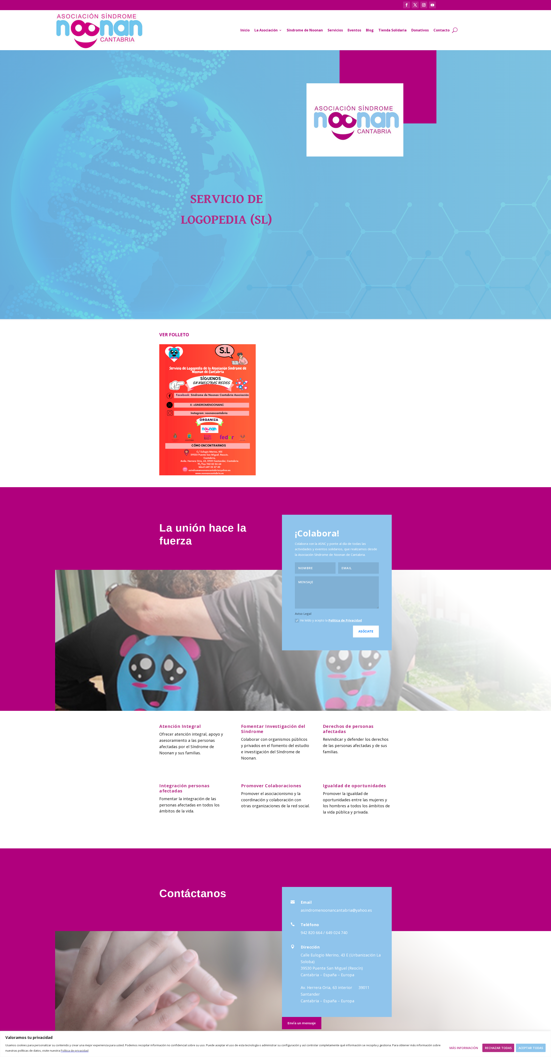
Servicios (335, 30)
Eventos (354, 30)
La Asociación (266, 30)
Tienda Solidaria (392, 30)
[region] (275, 1044)
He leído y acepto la (331, 620)
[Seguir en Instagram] (423, 5)
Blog (370, 30)
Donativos (420, 30)
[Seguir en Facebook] (406, 5)
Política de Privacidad (345, 620)
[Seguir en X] (415, 5)
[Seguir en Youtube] (432, 5)
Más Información (463, 1048)
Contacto (441, 30)
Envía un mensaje (302, 1023)
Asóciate (365, 631)
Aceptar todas (530, 1048)
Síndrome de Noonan (305, 30)
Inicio (245, 30)
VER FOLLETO (174, 335)
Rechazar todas (498, 1048)
